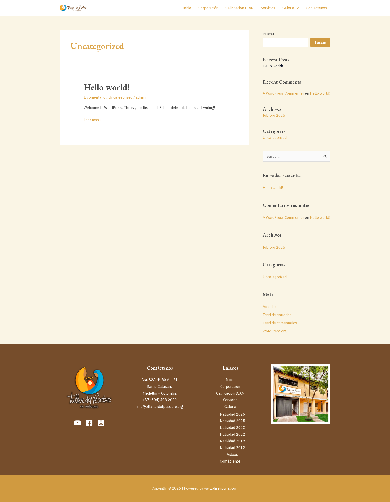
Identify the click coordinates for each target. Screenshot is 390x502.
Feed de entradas (277, 314)
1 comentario (94, 97)
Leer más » (93, 119)
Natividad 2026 (232, 414)
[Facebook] (89, 422)
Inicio (187, 8)
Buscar (268, 34)
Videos (232, 454)
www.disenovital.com (221, 488)
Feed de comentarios (280, 323)
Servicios (268, 8)
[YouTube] (77, 422)
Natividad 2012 (232, 447)
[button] (296, 8)
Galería (288, 8)
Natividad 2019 (232, 441)
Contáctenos (316, 8)
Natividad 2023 (232, 427)
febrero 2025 (274, 115)
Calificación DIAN (239, 8)
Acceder (269, 306)
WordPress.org (275, 331)
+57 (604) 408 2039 (160, 400)
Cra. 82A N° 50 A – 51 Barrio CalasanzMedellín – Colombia (160, 386)
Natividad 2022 (232, 434)
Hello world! (107, 87)
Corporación (208, 8)
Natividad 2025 (232, 421)
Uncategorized (120, 97)
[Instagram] (101, 422)
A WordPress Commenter (283, 93)
